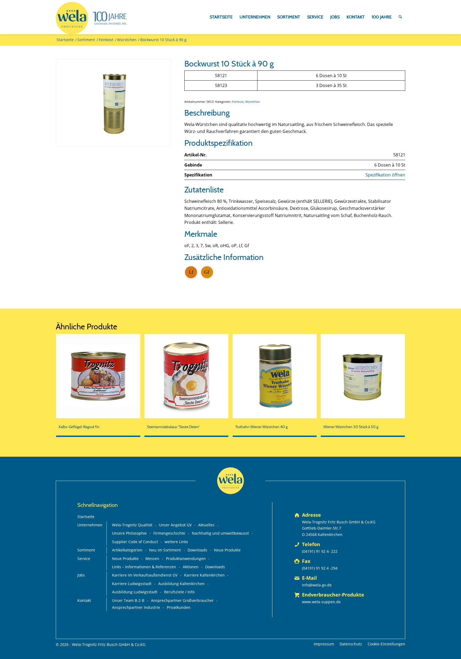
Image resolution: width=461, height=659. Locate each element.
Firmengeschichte (169, 533)
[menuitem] (221, 17)
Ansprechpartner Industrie (136, 607)
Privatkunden (178, 607)
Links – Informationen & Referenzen (144, 566)
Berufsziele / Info (179, 591)
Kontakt (84, 600)
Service (83, 558)
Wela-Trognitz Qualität (132, 524)
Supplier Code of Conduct (135, 541)
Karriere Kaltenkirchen (204, 575)
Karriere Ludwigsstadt (132, 583)
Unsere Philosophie (129, 533)
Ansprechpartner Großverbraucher (182, 600)
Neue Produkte (227, 550)
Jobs (81, 575)
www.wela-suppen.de (321, 601)
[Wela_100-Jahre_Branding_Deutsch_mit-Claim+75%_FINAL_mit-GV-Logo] (91, 18)
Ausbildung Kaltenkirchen (181, 583)
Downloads (197, 550)
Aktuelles (206, 524)
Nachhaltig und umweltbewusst (220, 533)
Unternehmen (89, 524)
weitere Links (176, 541)
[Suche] (400, 17)
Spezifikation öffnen (385, 175)
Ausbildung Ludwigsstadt (134, 591)
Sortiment (86, 550)
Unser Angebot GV (175, 524)
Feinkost (238, 102)
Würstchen (252, 102)
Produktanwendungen (186, 558)
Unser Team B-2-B (128, 600)
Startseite (85, 516)
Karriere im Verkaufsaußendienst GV (144, 575)
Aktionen (190, 566)
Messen (152, 558)
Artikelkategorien (127, 550)
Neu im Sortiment (165, 550)
